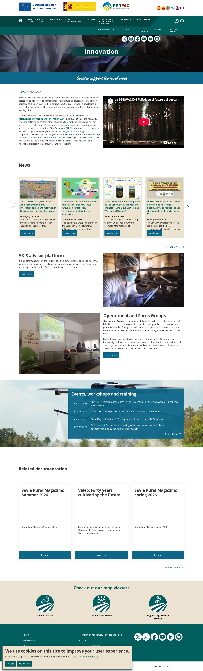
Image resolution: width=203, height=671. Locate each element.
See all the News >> (174, 247)
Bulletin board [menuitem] (173, 30)
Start (26, 634)
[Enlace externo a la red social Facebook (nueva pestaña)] (138, 38)
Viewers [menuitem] (159, 29)
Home (22, 92)
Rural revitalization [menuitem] (73, 20)
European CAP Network (67, 128)
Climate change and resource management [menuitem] (107, 21)
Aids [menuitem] (128, 29)
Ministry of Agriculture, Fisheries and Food (101, 634)
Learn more (26, 274)
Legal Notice (162, 666)
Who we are (30, 640)
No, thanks (24, 663)
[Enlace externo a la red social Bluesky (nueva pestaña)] (157, 38)
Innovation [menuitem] (143, 19)
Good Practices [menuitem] (145, 30)
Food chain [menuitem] (56, 19)
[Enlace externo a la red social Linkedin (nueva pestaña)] (151, 38)
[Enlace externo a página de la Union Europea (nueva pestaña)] (39, 7)
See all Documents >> (173, 567)
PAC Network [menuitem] (104, 29)
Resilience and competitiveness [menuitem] (36, 20)
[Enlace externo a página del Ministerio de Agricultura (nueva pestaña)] (80, 7)
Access (45, 555)
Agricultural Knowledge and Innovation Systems (44, 118)
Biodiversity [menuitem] (127, 19)
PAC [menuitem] (114, 29)
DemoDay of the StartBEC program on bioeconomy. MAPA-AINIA (127, 419)
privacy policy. (90, 656)
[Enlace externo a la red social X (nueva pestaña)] (125, 38)
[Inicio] (117, 7)
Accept (11, 663)
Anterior (14, 206)
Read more (27, 233)
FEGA (83, 640)
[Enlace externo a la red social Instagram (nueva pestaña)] (131, 38)
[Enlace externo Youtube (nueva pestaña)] (144, 38)
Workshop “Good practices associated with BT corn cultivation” (125, 411)
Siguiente (188, 206)
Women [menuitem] (91, 19)
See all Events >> (173, 433)
